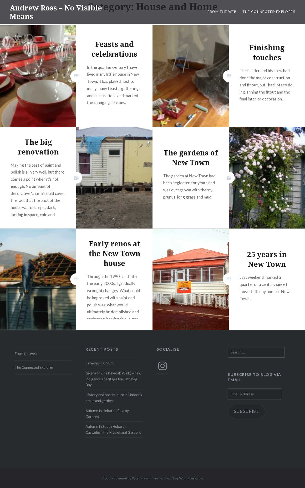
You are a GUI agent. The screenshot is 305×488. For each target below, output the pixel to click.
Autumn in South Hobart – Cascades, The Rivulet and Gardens (113, 429)
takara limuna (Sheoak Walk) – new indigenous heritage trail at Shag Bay (113, 379)
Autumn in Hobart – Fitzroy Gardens (107, 413)
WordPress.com (191, 478)
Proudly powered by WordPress (125, 478)
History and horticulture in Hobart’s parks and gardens (114, 398)
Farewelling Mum (100, 363)
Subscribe (246, 411)
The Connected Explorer (268, 12)
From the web (222, 12)
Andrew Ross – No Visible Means (56, 12)
